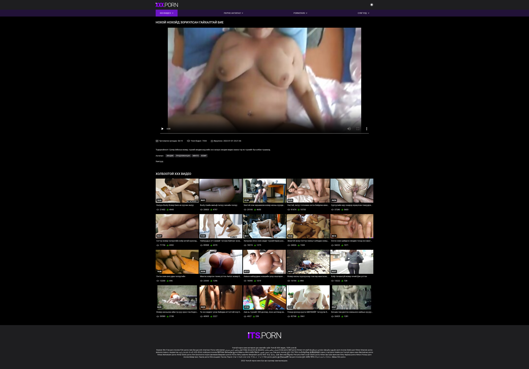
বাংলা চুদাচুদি (305, 350)
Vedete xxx (338, 352)
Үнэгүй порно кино (351, 352)
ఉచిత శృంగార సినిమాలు (236, 352)
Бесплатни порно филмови (207, 355)
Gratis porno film (189, 355)
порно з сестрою (327, 352)
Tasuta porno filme (206, 357)
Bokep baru (194, 357)
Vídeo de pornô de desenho (253, 350)
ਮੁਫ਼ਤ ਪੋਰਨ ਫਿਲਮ (293, 352)
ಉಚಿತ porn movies (210, 352)
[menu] (371, 5)
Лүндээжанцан (183, 156)
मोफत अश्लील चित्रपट (252, 352)
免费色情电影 (315, 352)
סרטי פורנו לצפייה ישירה (241, 357)
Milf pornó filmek (295, 350)
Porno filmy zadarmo (240, 355)
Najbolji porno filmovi (353, 355)
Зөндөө (170, 156)
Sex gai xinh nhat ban (201, 350)
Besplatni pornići (225, 355)
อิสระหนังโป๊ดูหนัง (287, 355)
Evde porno (283, 350)
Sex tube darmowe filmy (334, 355)
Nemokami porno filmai (172, 355)
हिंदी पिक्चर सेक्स (222, 352)
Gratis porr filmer (354, 350)
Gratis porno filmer (317, 355)
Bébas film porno (339, 357)
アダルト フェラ (257, 357)
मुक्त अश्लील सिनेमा (308, 357)
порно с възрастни (170, 352)
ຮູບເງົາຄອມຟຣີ (282, 357)
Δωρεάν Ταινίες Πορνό (223, 357)
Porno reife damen (217, 350)
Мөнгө (196, 156)
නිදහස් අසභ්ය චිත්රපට (323, 357)
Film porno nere (186, 350)
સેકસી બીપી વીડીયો (195, 352)
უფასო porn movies (339, 350)
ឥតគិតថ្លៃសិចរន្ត (304, 352)
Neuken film (161, 350)
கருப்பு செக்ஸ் (183, 352)
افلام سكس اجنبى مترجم (234, 350)
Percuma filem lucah (302, 355)
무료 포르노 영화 (273, 355)
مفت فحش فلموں (266, 352)
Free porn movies (173, 350)
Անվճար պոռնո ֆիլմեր (320, 350)
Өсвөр (204, 156)
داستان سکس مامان (272, 350)
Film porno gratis (270, 357)
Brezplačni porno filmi (258, 355)
